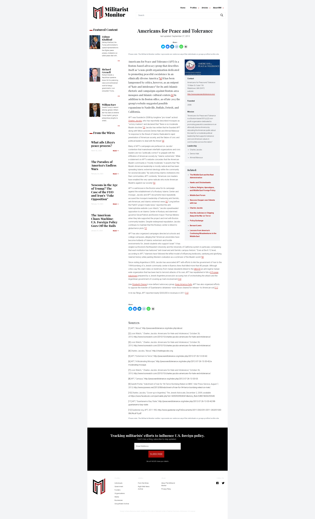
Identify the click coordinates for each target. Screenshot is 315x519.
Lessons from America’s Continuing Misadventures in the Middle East (203, 233)
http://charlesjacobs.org (162, 351)
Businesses (119, 500)
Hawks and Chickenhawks (200, 182)
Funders (117, 490)
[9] (199, 269)
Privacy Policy (166, 489)
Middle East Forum (197, 195)
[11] (216, 287)
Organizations (120, 493)
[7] (146, 228)
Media (117, 497)
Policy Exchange (196, 221)
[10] (179, 279)
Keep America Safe (183, 284)
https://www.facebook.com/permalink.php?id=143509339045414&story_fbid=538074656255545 (173, 396)
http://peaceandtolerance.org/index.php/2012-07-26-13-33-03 (171, 379)
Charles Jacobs (196, 208)
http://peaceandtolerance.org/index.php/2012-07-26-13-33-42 (180, 356)
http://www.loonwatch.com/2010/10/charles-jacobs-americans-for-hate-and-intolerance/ (172, 337)
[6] (167, 201)
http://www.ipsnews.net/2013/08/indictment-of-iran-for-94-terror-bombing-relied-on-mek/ (172, 387)
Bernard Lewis (196, 226)
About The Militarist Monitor (168, 484)
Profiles (193, 8)
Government (119, 486)
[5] (154, 183)
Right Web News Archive (144, 488)
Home (182, 8)
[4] (163, 141)
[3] (144, 127)
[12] (186, 293)
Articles (205, 8)
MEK (196, 269)
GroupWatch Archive (122, 504)
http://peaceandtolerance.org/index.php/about (162, 328)
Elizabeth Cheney (139, 284)
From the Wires (143, 483)
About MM (217, 8)
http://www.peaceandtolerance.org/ (201, 94)
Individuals (118, 483)
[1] (160, 78)
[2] (172, 95)
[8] (203, 257)
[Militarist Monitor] (110, 11)
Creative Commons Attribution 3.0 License (181, 511)
